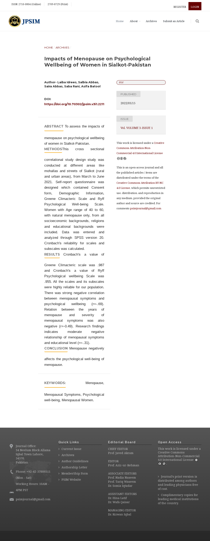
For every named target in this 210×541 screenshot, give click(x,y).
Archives (151, 21)
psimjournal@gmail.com (145, 208)
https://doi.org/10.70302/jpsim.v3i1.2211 (74, 104)
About (134, 21)
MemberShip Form (75, 473)
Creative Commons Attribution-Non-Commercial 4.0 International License (179, 456)
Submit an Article (174, 21)
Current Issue (71, 449)
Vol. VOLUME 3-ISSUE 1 (137, 128)
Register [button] (179, 7)
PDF (121, 82)
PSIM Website (71, 479)
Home (120, 21)
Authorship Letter (74, 467)
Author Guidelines (75, 461)
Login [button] (195, 7)
